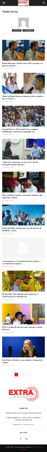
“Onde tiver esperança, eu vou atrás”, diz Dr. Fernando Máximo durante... (20, 163)
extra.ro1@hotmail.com (26, 424)
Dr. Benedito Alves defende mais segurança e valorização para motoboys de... (20, 295)
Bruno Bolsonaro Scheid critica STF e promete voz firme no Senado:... (22, 64)
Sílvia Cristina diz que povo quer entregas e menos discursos (22, 328)
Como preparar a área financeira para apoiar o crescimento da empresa (21, 262)
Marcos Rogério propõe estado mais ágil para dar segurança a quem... (22, 196)
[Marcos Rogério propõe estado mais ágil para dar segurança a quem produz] (23, 182)
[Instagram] (26, 439)
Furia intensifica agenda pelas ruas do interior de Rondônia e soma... (22, 229)
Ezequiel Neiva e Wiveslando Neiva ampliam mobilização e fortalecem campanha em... (20, 130)
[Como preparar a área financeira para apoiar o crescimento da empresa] (23, 248)
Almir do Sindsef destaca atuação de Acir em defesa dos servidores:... (23, 97)
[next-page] (30, 374)
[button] (3, 3)
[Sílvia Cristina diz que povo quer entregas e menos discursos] (23, 314)
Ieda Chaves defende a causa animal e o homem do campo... (22, 361)
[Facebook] (20, 439)
